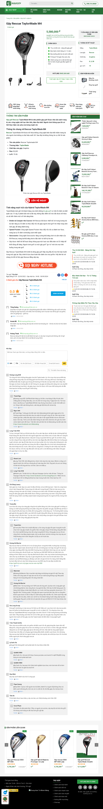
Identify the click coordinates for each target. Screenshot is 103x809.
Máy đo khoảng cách (93, 79)
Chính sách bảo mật (60, 796)
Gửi (64, 363)
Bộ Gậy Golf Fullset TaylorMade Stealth (89, 203)
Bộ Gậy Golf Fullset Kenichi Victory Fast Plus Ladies (89, 170)
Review (59, 10)
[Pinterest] (66, 275)
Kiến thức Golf (46, 11)
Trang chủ (9, 18)
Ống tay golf (93, 85)
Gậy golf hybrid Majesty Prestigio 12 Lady (40, 761)
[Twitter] (62, 275)
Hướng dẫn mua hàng (61, 799)
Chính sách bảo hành (61, 784)
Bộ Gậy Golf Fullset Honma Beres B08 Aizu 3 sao (91, 219)
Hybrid (29, 18)
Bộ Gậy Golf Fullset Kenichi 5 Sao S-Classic (90, 186)
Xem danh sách (89, 36)
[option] (24, 53)
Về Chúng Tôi (33, 11)
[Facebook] (58, 275)
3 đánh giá (10, 27)
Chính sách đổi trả (60, 787)
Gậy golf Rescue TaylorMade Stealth (85, 761)
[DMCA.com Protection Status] (11, 790)
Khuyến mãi (68, 11)
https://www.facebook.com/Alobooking (26, 424)
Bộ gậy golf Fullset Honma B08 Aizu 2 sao (90, 235)
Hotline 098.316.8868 (87, 781)
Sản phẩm (16, 18)
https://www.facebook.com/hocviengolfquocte (41, 476)
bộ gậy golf (47, 211)
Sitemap (57, 802)
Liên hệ (93, 11)
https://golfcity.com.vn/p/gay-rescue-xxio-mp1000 (25, 563)
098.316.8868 (91, 4)
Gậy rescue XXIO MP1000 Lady (60, 761)
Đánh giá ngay (58, 293)
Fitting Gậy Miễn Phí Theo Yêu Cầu (85, 303)
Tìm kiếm (48, 370)
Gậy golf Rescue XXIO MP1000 (15, 761)
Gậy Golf (23, 18)
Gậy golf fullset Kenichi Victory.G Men (90, 138)
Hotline (61, 73)
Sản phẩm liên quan (15, 728)
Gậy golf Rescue (12, 120)
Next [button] (96, 745)
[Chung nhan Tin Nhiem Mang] (39, 790)
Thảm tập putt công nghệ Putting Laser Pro (90, 122)
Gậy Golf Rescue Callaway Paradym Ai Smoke (89, 154)
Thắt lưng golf (92, 92)
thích (14, 316)
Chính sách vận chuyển (61, 793)
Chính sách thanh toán (61, 790)
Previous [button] (6, 745)
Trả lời (64, 279)
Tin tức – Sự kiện (80, 11)
